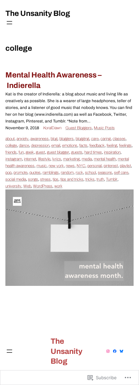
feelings (125, 145)
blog (54, 138)
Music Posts (104, 128)
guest (40, 152)
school (90, 172)
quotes (34, 172)
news (70, 165)
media (87, 159)
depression (40, 145)
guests (76, 152)
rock (79, 172)
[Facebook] (115, 351)
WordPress (42, 186)
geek (30, 152)
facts (83, 145)
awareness (39, 138)
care (95, 138)
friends (11, 152)
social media (15, 179)
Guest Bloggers (78, 128)
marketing (71, 159)
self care (121, 172)
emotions (69, 145)
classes (119, 138)
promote (20, 172)
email (55, 145)
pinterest (111, 165)
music (41, 165)
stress (45, 179)
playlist (125, 165)
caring (106, 138)
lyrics (56, 159)
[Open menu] (9, 23)
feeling (112, 145)
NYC (81, 165)
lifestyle (44, 159)
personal (94, 165)
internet (30, 159)
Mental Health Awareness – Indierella (53, 80)
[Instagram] (108, 351)
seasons (105, 172)
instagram (13, 159)
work (58, 186)
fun (21, 152)
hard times (93, 152)
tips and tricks (71, 179)
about (10, 138)
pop (8, 172)
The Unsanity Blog (37, 13)
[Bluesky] (121, 351)
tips (55, 179)
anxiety (22, 138)
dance (24, 145)
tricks (89, 179)
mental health (105, 159)
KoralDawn (52, 128)
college (11, 145)
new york (56, 165)
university (13, 186)
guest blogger (58, 152)
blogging (82, 138)
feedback (97, 145)
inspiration (112, 152)
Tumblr (111, 179)
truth (100, 179)
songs (33, 179)
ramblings (51, 172)
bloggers (66, 138)
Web (27, 186)
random (67, 172)
